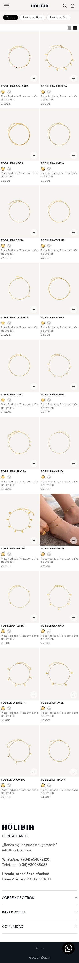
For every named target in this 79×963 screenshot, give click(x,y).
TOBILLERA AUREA (52, 317)
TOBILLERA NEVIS (12, 163)
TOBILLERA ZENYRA (13, 548)
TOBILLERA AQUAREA (15, 86)
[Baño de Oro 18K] (3, 91)
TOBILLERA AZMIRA (13, 625)
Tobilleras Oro (59, 17)
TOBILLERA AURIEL (52, 394)
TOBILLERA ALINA (12, 394)
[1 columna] (69, 28)
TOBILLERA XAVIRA (13, 779)
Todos (11, 17)
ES (37, 948)
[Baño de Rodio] (9, 91)
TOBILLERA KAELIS (52, 548)
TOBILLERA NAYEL (52, 702)
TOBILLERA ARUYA (52, 625)
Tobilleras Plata (32, 17)
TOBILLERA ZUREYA (13, 702)
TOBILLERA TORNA (53, 240)
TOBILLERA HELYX (52, 471)
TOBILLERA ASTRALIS (14, 317)
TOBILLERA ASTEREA (54, 86)
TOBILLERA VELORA (13, 471)
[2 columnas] (75, 28)
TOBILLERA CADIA (12, 240)
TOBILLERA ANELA (52, 163)
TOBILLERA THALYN (53, 779)
